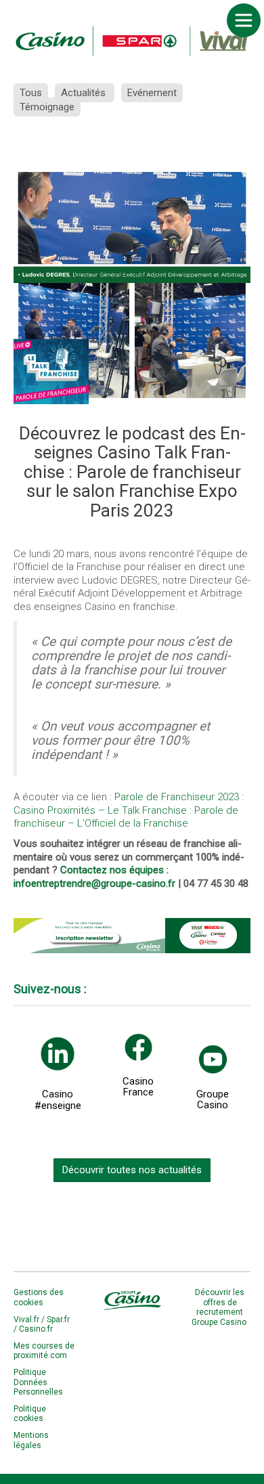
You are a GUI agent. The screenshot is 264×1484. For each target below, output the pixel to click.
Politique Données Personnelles (38, 1382)
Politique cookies (30, 1413)
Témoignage (47, 107)
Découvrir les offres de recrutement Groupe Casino (220, 1307)
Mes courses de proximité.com (44, 1350)
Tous (31, 93)
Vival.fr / (30, 1319)
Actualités (84, 93)
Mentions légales (31, 1440)
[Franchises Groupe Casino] (132, 41)
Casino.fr (36, 1329)
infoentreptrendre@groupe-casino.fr (94, 883)
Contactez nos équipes (112, 870)
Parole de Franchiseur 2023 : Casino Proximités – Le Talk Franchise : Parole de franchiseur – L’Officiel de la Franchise (129, 810)
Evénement (152, 93)
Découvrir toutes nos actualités (132, 1170)
